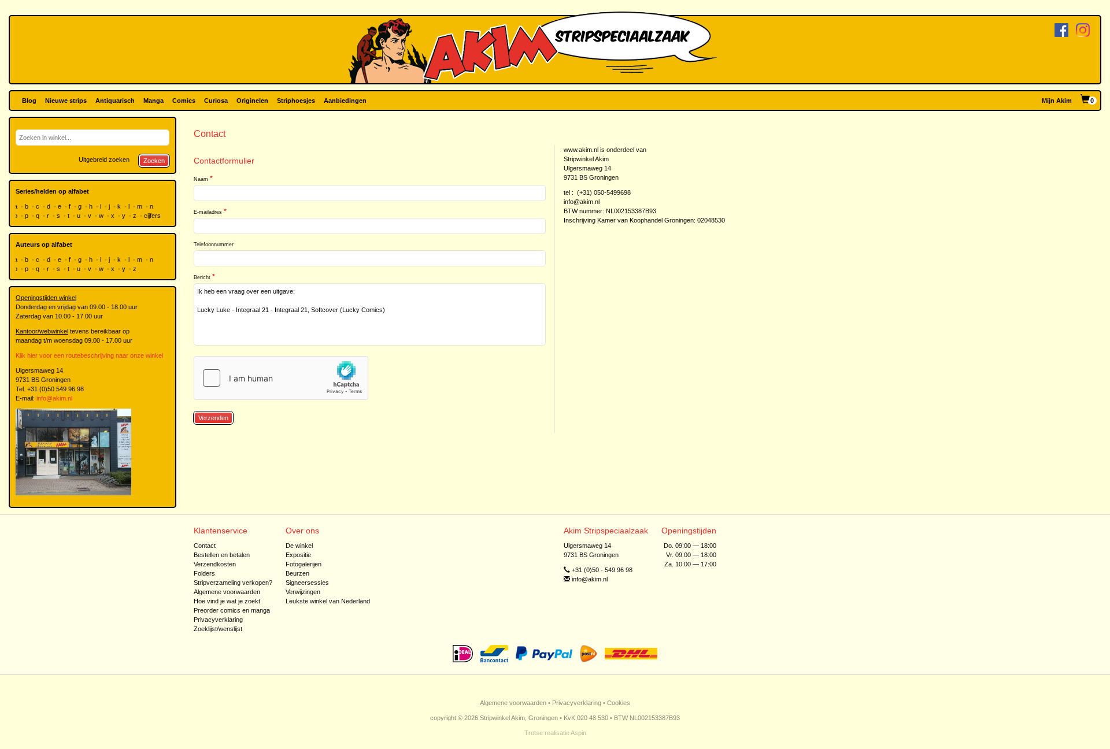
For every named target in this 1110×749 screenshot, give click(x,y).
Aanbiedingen (345, 100)
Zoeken (154, 160)
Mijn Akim (1057, 100)
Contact (205, 545)
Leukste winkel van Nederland (328, 601)
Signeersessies (307, 582)
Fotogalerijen (303, 564)
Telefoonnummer (214, 244)
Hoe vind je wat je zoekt (227, 601)
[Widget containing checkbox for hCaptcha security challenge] (281, 378)
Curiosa (216, 100)
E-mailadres (208, 212)
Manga (153, 100)
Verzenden (213, 417)
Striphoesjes (296, 100)
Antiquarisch (115, 100)
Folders (204, 573)
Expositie (298, 554)
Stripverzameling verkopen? (233, 582)
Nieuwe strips (66, 100)
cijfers (153, 215)
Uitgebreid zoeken (104, 159)
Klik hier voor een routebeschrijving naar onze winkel (89, 355)
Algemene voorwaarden (227, 591)
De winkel (299, 545)
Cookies (618, 702)
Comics (183, 100)
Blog (29, 100)
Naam (201, 179)
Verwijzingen (303, 591)
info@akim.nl (54, 398)
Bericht (202, 277)
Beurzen (297, 573)
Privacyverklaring (218, 619)
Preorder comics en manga (232, 610)
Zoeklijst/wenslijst (218, 628)
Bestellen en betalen (222, 554)
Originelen (252, 100)
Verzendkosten (215, 564)
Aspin (578, 732)
